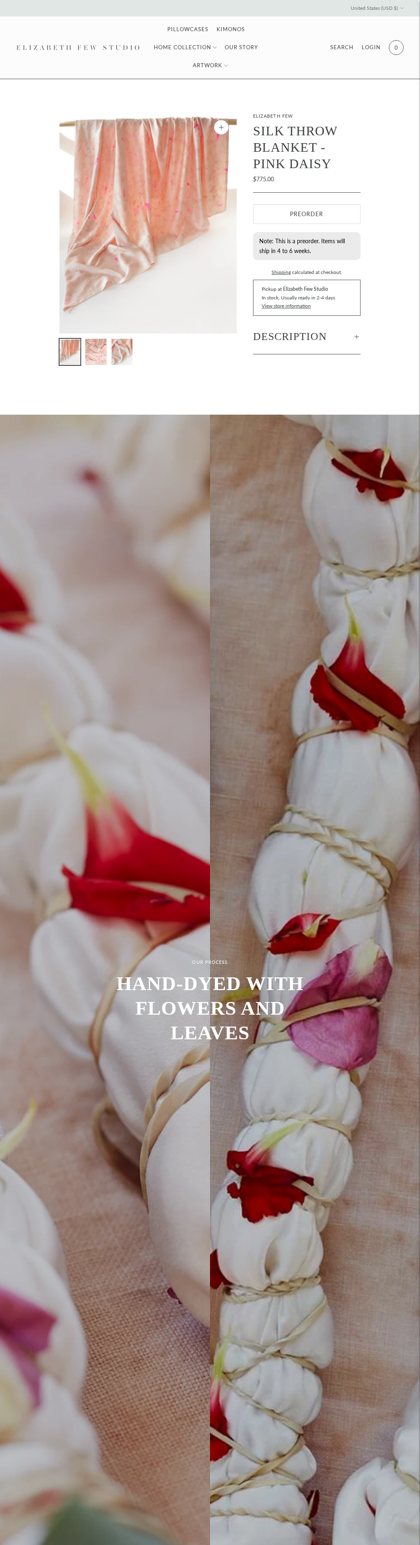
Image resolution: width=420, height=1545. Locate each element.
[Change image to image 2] (95, 351)
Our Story (241, 47)
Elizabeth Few (273, 116)
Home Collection (182, 47)
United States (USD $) (374, 8)
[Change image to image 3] (122, 351)
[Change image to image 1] (69, 351)
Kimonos (231, 29)
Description (290, 336)
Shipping (281, 272)
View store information (286, 306)
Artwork (207, 65)
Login (371, 47)
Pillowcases (187, 29)
